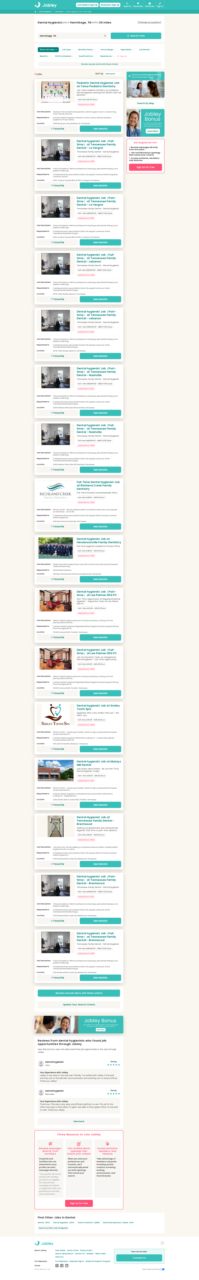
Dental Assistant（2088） (89, 1222)
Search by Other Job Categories (53, 1228)
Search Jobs (138, 35)
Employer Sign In (76, 1261)
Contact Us (80, 1253)
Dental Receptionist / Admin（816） (118, 1222)
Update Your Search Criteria (79, 1004)
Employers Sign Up (110, 5)
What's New (100, 1253)
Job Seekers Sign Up (87, 5)
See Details (100, 128)
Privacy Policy (86, 1250)
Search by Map (145, 103)
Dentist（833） (44, 1222)
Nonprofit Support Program (98, 1261)
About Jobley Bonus (64, 1253)
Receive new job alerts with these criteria (99, 64)
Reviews (90, 1253)
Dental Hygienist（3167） (64, 1222)
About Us (59, 1257)
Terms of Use (73, 1250)
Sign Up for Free (146, 167)
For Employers (61, 1261)
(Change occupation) (149, 22)
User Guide (60, 1250)
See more (79, 1121)
